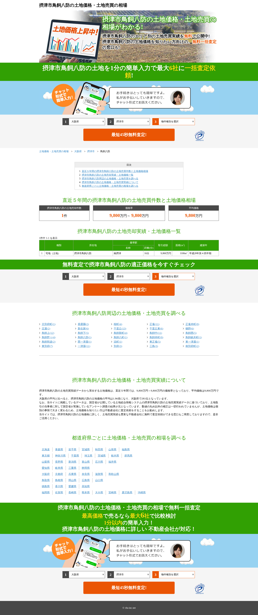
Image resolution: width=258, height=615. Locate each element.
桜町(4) (118, 324)
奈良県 (86, 474)
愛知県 (46, 468)
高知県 (86, 486)
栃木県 (115, 455)
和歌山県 (113, 474)
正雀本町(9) (192, 324)
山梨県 (46, 461)
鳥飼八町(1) (120, 337)
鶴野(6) (190, 328)
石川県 (99, 461)
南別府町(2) (192, 346)
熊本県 (86, 492)
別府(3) (118, 346)
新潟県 (72, 461)
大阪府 (46, 474)
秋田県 (99, 449)
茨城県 (102, 455)
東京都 (46, 455)
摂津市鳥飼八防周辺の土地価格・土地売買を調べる (110, 178)
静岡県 (86, 468)
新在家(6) (83, 328)
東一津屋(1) (192, 341)
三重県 (72, 468)
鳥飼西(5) (191, 333)
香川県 (59, 486)
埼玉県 (88, 455)
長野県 (59, 461)
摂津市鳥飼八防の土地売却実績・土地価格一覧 (107, 175)
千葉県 (75, 455)
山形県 (112, 449)
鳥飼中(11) (156, 333)
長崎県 (72, 492)
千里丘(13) (120, 328)
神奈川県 (60, 455)
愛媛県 (72, 486)
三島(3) (154, 346)
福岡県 (46, 492)
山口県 (99, 480)
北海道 (46, 449)
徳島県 (46, 486)
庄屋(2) (46, 328)
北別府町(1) (48, 324)
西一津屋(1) (84, 341)
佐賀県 (59, 492)
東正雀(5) (155, 341)
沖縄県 (142, 492)
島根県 (59, 480)
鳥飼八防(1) (84, 337)
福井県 (112, 461)
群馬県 (128, 455)
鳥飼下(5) (83, 333)
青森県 (59, 449)
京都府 (59, 474)
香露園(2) (83, 324)
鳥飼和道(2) (48, 341)
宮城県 (86, 449)
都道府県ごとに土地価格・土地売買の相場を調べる (110, 186)
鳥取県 (46, 480)
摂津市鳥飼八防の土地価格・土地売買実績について (110, 182)
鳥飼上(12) (48, 333)
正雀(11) (154, 324)
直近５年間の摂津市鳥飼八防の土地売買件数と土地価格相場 (115, 171)
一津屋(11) (84, 346)
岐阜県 (59, 468)
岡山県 (72, 480)
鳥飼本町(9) (156, 337)
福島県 (126, 449)
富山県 (86, 461)
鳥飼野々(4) (48, 337)
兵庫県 (72, 474)
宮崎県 (112, 492)
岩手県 (72, 449)
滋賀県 (99, 474)
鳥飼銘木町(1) (194, 337)
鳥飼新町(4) (120, 333)
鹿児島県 (127, 492)
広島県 (86, 480)
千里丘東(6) (156, 328)
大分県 (99, 492)
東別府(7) (47, 346)
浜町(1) (118, 341)
